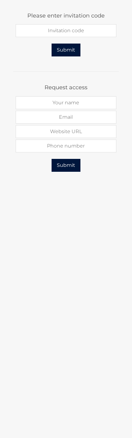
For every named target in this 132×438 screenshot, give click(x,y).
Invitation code (66, 30)
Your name (65, 103)
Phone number (66, 146)
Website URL (66, 131)
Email (66, 117)
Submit (66, 50)
